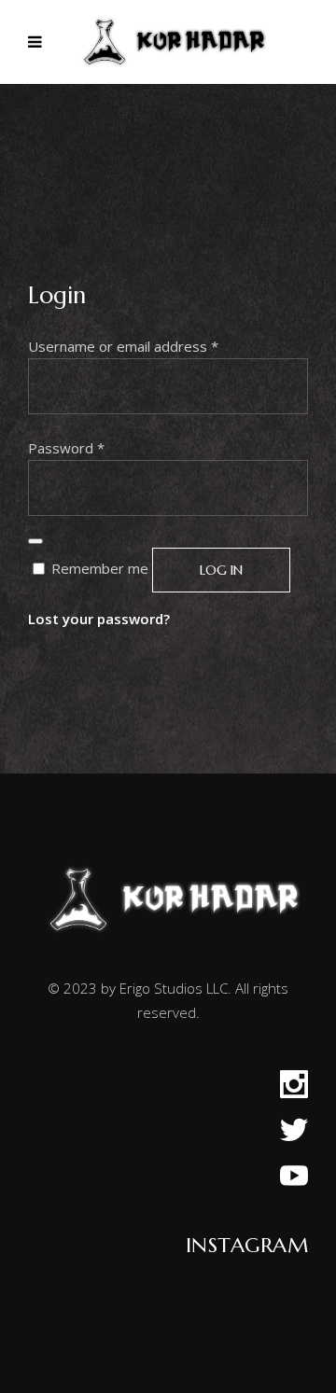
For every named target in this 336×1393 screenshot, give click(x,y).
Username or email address (123, 346)
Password (66, 448)
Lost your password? (99, 618)
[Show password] (35, 541)
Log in (221, 570)
